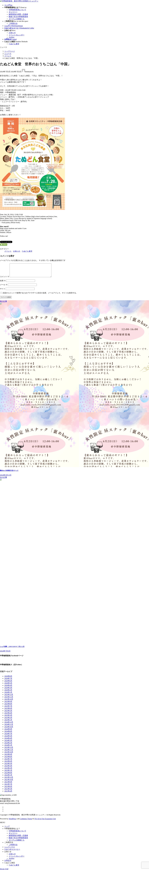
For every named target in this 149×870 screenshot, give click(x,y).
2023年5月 (8, 763)
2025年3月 (8, 715)
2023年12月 (8, 747)
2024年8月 (8, 731)
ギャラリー (13, 12)
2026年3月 (8, 688)
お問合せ (7, 860)
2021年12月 (8, 777)
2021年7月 (8, 784)
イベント (7, 251)
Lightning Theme (26, 819)
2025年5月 (8, 711)
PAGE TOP (4, 869)
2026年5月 (8, 683)
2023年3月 (8, 766)
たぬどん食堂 (14, 44)
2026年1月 (8, 692)
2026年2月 (8, 690)
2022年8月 (8, 773)
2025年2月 (8, 717)
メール (3, 285)
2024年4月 (8, 738)
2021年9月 (8, 782)
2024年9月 (8, 729)
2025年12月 (8, 694)
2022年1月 (8, 775)
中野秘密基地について (17, 10)
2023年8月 (8, 757)
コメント (4, 276)
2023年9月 (8, 754)
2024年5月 (8, 736)
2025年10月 (8, 699)
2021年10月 (8, 779)
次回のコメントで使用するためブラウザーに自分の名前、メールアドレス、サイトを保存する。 (40, 293)
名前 (3, 281)
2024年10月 (8, 727)
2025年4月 (8, 713)
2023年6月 (8, 761)
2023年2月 (8, 768)
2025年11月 (8, 697)
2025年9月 (8, 701)
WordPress (12, 819)
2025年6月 (8, 708)
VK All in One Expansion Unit (45, 819)
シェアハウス (9, 847)
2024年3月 (8, 740)
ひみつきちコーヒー (12, 849)
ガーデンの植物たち (16, 19)
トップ (7, 826)
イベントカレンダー (16, 35)
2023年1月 (8, 770)
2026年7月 (8, 678)
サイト (2, 289)
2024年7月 (8, 734)
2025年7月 (8, 706)
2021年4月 (8, 791)
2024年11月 (8, 724)
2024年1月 (8, 745)
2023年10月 (8, 752)
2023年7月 (8, 759)
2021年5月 (8, 789)
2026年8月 (8, 676)
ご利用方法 (13, 23)
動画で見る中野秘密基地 (18, 17)
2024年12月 (8, 722)
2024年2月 (8, 743)
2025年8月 (8, 704)
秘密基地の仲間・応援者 (18, 14)
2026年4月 (8, 685)
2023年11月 (8, 750)
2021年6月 (8, 786)
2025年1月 (8, 720)
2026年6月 (8, 681)
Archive (11, 37)
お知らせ (12, 33)
